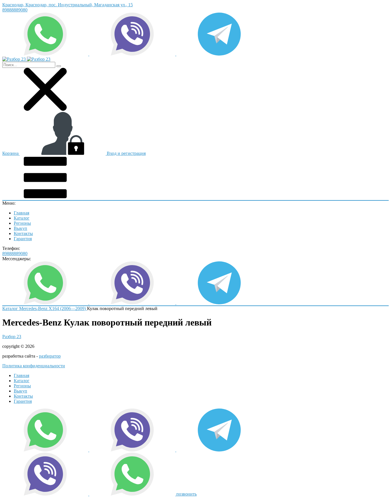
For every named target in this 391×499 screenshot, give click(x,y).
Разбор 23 (11, 336)
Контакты (23, 233)
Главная (21, 212)
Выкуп (20, 228)
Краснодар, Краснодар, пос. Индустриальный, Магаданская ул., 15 (67, 4)
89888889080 (14, 9)
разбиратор (50, 356)
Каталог (21, 218)
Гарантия (23, 238)
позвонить (186, 494)
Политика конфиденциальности (33, 365)
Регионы (22, 223)
